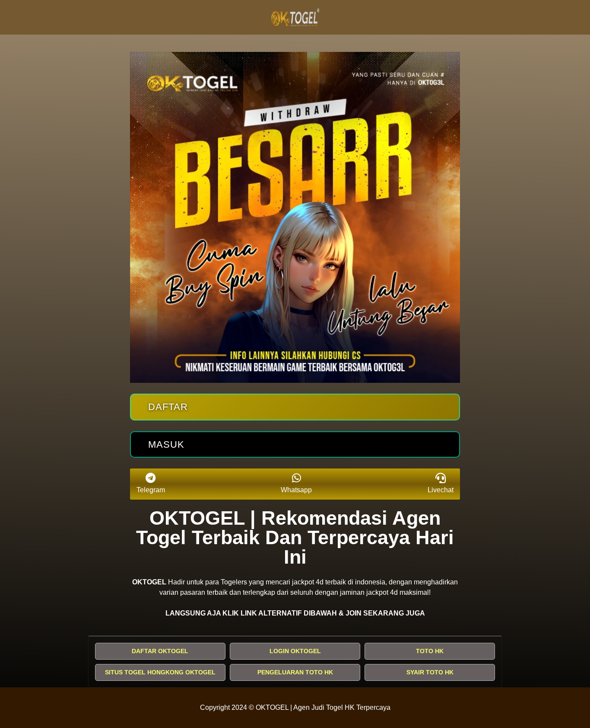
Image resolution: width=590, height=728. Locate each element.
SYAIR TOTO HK (430, 672)
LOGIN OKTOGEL (295, 651)
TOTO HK (430, 651)
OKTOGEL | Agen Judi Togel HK (305, 707)
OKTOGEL (149, 582)
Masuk (166, 444)
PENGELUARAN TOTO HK (295, 672)
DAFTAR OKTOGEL (160, 651)
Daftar (168, 406)
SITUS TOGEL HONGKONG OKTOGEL (160, 672)
